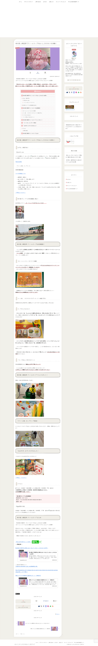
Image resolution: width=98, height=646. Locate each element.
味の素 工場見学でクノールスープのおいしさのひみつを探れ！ (35, 95)
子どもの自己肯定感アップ (79, 642)
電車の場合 (25, 130)
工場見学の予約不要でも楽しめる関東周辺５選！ (26, 566)
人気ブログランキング (70, 109)
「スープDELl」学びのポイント (28, 117)
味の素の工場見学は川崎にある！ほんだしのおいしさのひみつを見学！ (31, 548)
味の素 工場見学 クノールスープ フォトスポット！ (33, 119)
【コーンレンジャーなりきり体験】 (29, 110)
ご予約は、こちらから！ (21, 477)
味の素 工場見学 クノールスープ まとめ (30, 133)
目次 (37, 91)
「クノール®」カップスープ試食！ (30, 122)
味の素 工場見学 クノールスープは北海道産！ (32, 108)
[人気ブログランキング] (69, 106)
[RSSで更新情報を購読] (53, 606)
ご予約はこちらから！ (20, 192)
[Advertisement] (49, 29)
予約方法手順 (18, 161)
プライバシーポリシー (43, 642)
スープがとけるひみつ (26, 115)
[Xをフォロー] (41, 606)
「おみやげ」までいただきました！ (30, 125)
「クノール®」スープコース (28, 102)
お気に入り (61, 642)
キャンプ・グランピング (68, 642)
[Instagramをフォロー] (46, 606)
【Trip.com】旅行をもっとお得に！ (23, 541)
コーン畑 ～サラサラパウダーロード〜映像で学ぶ (32, 112)
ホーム (37, 642)
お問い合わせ (51, 642)
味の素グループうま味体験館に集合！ (29, 105)
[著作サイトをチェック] (39, 606)
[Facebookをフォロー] (43, 606)
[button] (45, 73)
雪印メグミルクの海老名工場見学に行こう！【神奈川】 (28, 575)
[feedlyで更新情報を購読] (50, 606)
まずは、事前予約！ (26, 98)
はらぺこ (74, 58)
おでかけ (18, 593)
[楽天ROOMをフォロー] (48, 606)
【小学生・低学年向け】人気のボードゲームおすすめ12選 (74, 161)
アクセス (24, 128)
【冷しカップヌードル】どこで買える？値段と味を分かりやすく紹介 (74, 156)
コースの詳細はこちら (20, 173)
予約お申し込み (26, 100)
